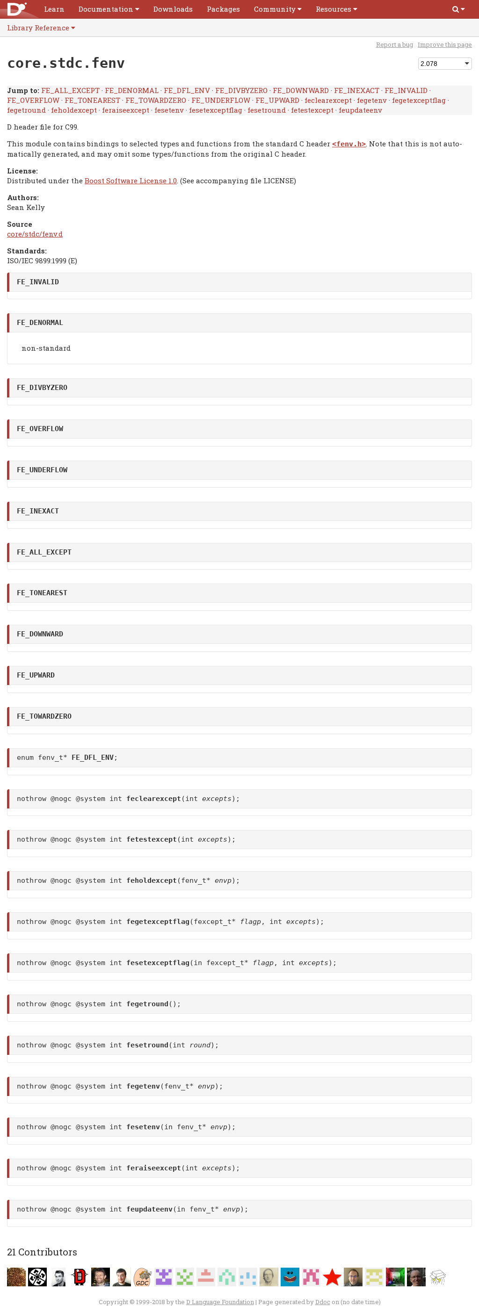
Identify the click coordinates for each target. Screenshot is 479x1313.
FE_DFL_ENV (187, 90)
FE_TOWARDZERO (155, 100)
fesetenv (169, 110)
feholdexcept (74, 110)
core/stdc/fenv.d (35, 233)
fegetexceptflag (419, 100)
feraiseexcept (125, 110)
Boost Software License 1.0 (131, 180)
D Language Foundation (220, 1302)
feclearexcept (328, 100)
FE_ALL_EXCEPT (70, 90)
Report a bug (394, 44)
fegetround (26, 110)
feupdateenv (360, 110)
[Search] (458, 9)
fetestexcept (312, 110)
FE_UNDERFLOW (220, 100)
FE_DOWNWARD (301, 90)
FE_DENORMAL (132, 90)
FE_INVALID (406, 90)
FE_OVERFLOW (33, 100)
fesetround (266, 110)
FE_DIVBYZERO (241, 90)
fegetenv (372, 100)
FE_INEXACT (356, 90)
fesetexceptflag (215, 110)
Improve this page (445, 44)
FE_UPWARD (277, 100)
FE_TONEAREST (92, 100)
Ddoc (322, 1302)
